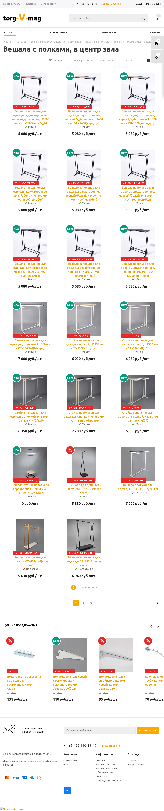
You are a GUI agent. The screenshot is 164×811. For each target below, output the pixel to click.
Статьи (132, 760)
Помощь (133, 754)
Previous (151, 626)
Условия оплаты (105, 764)
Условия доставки (106, 768)
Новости (68, 764)
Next (158, 626)
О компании (70, 760)
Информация (105, 754)
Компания (70, 754)
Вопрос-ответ (136, 764)
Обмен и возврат (106, 772)
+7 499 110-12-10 (87, 3)
